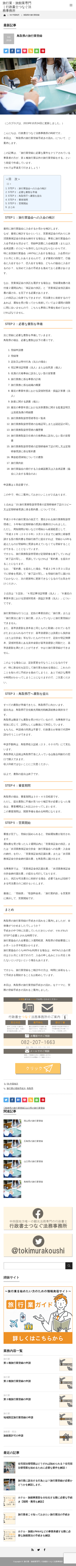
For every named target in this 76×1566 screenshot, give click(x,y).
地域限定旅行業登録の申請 (18, 1417)
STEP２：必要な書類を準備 (22, 192)
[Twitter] (38, 1549)
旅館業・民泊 (10, 1431)
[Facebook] (44, 1549)
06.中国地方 (12, 1084)
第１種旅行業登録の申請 (17, 1362)
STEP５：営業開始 (18, 203)
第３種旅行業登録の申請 (17, 1399)
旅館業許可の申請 (13, 1435)
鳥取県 (30, 1088)
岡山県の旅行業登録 (33, 1121)
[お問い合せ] (38, 1068)
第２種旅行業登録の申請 (17, 1381)
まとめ (11, 207)
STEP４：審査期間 (18, 200)
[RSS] (32, 1549)
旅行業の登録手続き (16, 1088)
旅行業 (7, 1359)
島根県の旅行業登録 (14, 1108)
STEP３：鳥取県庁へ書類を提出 (25, 196)
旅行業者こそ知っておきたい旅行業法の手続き (44, 1514)
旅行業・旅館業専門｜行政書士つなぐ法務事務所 (43, 1561)
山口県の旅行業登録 (35, 1108)
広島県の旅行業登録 (33, 1141)
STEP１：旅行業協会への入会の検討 (27, 188)
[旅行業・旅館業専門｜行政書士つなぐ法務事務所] (18, 7)
